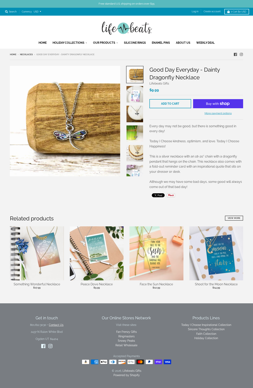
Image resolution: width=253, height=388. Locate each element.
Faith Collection (206, 333)
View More (234, 218)
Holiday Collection (206, 338)
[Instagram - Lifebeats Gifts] (241, 54)
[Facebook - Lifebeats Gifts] (235, 54)
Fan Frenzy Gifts (126, 331)
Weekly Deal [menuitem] (205, 42)
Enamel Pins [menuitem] (161, 42)
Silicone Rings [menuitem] (135, 42)
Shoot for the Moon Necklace (216, 284)
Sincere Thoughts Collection (206, 329)
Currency (27, 11)
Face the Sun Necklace (156, 284)
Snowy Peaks (126, 340)
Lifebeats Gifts (159, 83)
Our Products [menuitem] (104, 42)
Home (13, 54)
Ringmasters (126, 336)
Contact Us (56, 324)
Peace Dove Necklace (97, 284)
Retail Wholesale (126, 345)
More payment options (218, 113)
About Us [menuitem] (183, 42)
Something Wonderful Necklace (37, 284)
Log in (195, 11)
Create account (212, 11)
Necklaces (26, 54)
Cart (238, 11)
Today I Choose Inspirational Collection (206, 324)
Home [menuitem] (43, 42)
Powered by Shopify (126, 375)
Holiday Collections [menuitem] (68, 42)
